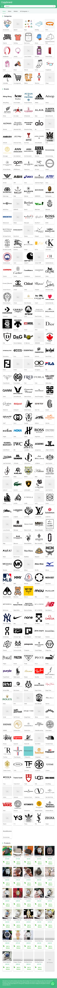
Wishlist (16, 11)
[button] (52, 983)
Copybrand (6, 2)
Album (9, 11)
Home (4, 11)
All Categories (23, 11)
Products (7, 843)
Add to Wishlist (8, 863)
